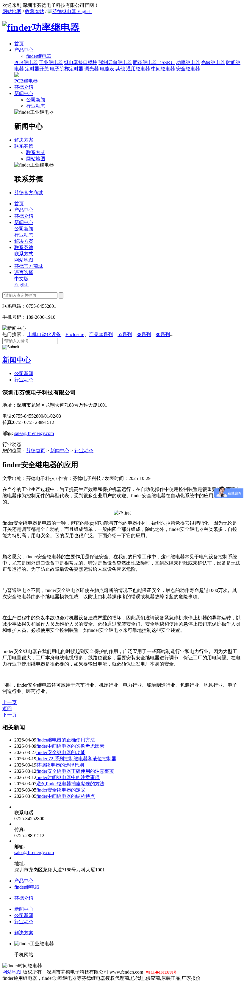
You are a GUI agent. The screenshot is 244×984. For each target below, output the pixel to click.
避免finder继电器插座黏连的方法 (70, 783)
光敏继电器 (213, 62)
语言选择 (23, 272)
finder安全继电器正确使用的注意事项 (75, 771)
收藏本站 (34, 11)
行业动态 (35, 105)
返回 (7, 708)
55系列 (125, 334)
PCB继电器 (26, 62)
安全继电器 (188, 68)
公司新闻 (35, 99)
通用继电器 (138, 68)
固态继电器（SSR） (154, 62)
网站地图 (11, 11)
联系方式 (35, 152)
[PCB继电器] (16, 75)
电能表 (107, 68)
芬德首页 (35, 450)
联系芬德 (23, 146)
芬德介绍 (23, 87)
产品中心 (23, 49)
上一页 (9, 702)
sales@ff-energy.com (34, 433)
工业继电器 (51, 62)
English (84, 11)
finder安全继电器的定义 (60, 789)
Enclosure (74, 334)
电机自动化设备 (44, 334)
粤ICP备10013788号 (161, 972)
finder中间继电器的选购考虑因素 (70, 746)
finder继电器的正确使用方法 (65, 739)
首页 (19, 43)
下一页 (9, 714)
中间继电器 (163, 68)
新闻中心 (23, 93)
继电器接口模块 (80, 62)
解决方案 (23, 139)
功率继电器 (188, 62)
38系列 (144, 334)
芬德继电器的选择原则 (60, 764)
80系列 (163, 334)
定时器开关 (37, 68)
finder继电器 (27, 887)
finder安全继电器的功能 (60, 752)
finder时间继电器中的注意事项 (68, 777)
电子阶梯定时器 (66, 68)
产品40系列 (101, 334)
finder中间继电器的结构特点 (65, 796)
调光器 (92, 68)
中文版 (21, 278)
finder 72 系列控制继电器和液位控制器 (76, 758)
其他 (120, 68)
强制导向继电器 (115, 62)
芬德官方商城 (28, 192)
